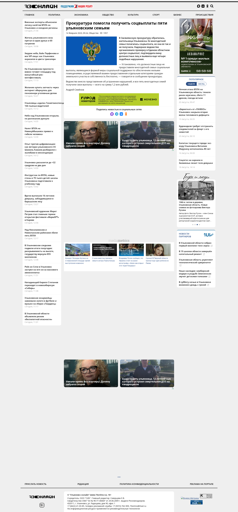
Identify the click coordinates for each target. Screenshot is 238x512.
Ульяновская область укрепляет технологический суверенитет (196, 261)
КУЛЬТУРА (133, 14)
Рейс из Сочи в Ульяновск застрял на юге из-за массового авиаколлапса (41, 269)
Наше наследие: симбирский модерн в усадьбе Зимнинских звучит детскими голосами (195, 273)
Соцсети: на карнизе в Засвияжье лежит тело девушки (196, 161)
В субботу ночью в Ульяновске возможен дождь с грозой (195, 283)
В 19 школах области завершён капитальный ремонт (195, 252)
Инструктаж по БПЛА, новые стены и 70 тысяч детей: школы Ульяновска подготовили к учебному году (41, 179)
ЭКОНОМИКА (81, 14)
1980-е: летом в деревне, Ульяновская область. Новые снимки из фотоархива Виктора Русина (194, 206)
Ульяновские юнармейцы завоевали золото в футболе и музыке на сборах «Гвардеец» (40, 300)
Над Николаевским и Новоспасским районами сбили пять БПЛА (41, 232)
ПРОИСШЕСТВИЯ (204, 14)
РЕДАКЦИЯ (83, 484)
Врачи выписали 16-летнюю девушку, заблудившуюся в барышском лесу (39, 198)
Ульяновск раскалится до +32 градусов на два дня (40, 164)
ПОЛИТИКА (54, 14)
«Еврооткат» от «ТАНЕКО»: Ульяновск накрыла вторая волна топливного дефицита (194, 112)
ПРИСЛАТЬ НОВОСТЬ (35, 484)
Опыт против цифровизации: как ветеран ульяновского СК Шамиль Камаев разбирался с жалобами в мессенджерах (40, 148)
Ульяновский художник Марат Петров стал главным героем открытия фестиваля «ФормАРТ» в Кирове (42, 215)
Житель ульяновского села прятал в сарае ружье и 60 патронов (39, 40)
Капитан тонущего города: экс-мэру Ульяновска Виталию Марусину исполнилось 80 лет (195, 146)
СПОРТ (156, 14)
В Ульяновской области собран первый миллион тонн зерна (195, 244)
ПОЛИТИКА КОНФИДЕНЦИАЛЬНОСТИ (139, 484)
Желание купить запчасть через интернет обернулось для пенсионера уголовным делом (42, 90)
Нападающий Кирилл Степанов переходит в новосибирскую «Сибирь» (41, 285)
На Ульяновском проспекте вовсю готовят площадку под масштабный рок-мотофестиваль (40, 73)
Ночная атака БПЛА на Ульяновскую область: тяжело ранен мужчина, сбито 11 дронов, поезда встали (195, 93)
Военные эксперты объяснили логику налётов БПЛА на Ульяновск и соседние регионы (41, 25)
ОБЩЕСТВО (108, 14)
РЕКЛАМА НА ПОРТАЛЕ (201, 484)
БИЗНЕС (178, 14)
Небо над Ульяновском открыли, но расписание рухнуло (42, 117)
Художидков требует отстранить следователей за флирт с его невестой (196, 129)
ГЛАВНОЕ (29, 14)
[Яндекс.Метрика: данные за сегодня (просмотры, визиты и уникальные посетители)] (190, 498)
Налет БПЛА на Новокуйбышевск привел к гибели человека (39, 131)
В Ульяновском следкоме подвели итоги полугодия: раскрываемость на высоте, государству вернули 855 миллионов (39, 251)
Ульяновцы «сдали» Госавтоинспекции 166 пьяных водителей (45, 104)
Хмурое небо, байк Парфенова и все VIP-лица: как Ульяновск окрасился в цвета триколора (42, 56)
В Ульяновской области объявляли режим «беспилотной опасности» (38, 316)
